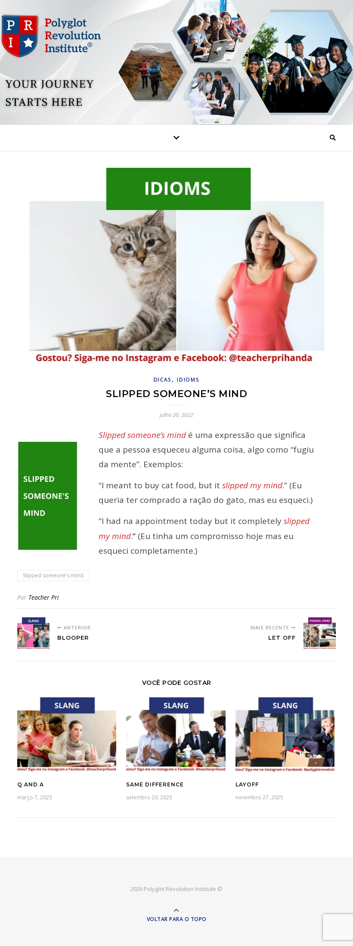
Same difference (155, 784)
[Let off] (319, 633)
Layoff (247, 784)
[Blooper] (33, 633)
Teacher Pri (43, 597)
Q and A (30, 784)
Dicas (163, 379)
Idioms (188, 379)
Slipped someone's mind (53, 575)
